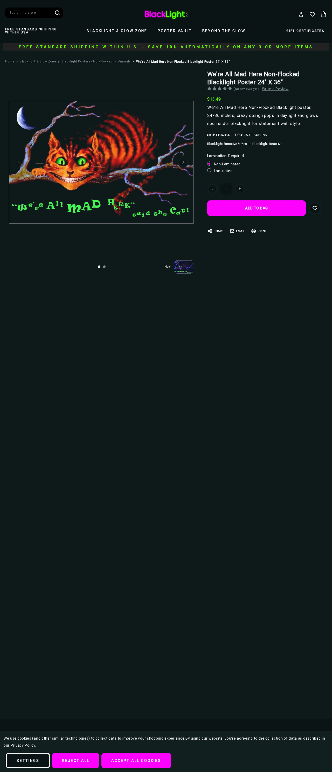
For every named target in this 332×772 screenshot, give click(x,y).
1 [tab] (99, 266)
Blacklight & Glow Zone (117, 31)
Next (183, 162)
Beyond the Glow (223, 31)
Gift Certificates (305, 30)
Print (262, 231)
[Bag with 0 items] (323, 14)
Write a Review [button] (275, 89)
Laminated (223, 171)
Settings (28, 761)
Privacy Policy (23, 745)
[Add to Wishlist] (314, 208)
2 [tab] (104, 266)
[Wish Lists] (312, 14)
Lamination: (225, 156)
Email (240, 231)
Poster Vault (175, 31)
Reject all (75, 761)
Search (57, 13)
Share (219, 231)
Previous (19, 162)
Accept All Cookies (136, 761)
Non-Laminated (227, 164)
